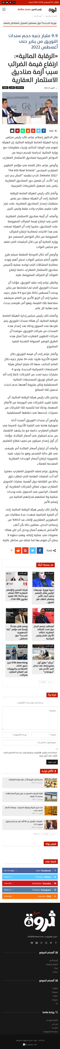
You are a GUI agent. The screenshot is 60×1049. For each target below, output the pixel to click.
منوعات (55, 992)
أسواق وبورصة (52, 964)
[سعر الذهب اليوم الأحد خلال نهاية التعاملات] (51, 783)
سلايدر (12, 87)
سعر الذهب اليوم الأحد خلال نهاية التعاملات (26, 779)
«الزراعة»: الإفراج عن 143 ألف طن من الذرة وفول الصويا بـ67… (24, 823)
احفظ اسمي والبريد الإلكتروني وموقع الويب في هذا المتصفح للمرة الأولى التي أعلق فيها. (30, 754)
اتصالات (55, 988)
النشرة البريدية (52, 1020)
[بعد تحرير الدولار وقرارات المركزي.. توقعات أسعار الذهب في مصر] (51, 810)
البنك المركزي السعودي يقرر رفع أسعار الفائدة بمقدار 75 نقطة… (24, 795)
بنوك (56, 968)
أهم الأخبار (19, 87)
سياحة (55, 971)
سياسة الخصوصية (50, 1031)
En (57, 1003)
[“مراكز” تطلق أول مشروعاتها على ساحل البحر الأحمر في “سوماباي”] (43, 652)
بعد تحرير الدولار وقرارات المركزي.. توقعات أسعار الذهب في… (24, 809)
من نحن (55, 1024)
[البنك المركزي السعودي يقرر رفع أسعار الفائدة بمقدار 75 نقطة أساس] (51, 796)
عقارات (5, 87)
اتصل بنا (55, 1027)
